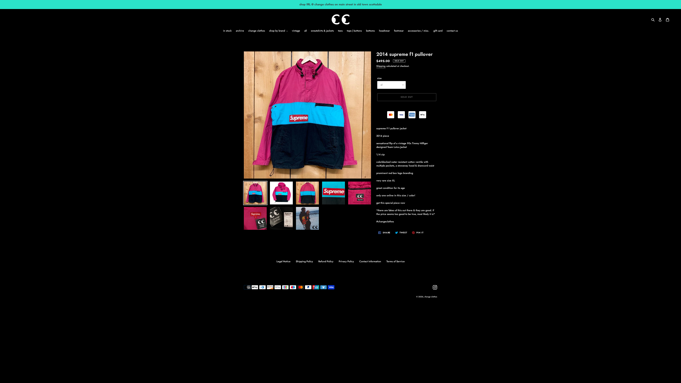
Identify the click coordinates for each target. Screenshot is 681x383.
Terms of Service (395, 261)
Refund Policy (325, 261)
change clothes (430, 296)
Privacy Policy (346, 261)
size (379, 78)
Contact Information (370, 261)
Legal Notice (283, 261)
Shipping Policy (304, 261)
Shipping (381, 66)
